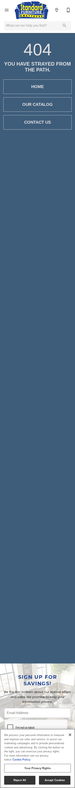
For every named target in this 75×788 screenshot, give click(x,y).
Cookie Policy (21, 759)
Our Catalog (37, 104)
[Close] (70, 734)
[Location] (57, 10)
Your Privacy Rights (37, 768)
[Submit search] (64, 25)
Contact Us (37, 122)
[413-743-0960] (68, 10)
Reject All (20, 780)
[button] (7, 10)
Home (37, 86)
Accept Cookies (55, 780)
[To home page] (31, 10)
